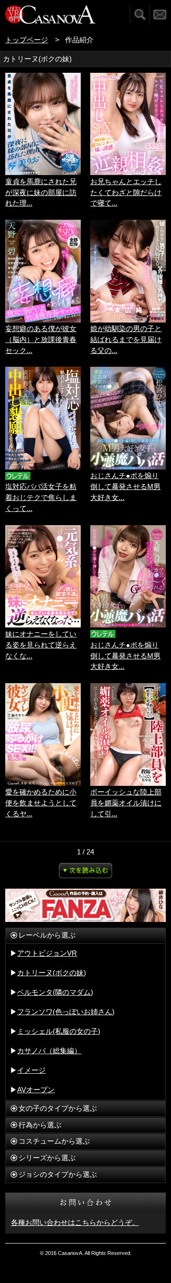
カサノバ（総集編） (49, 1051)
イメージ (31, 1070)
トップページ (26, 40)
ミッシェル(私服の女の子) (58, 1031)
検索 (139, 14)
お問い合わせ (160, 14)
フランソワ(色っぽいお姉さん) (65, 1012)
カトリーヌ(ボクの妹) (51, 973)
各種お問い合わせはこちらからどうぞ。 (75, 1222)
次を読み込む (86, 870)
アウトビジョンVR (47, 953)
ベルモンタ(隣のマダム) (55, 992)
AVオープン (36, 1090)
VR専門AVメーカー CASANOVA (50, 14)
